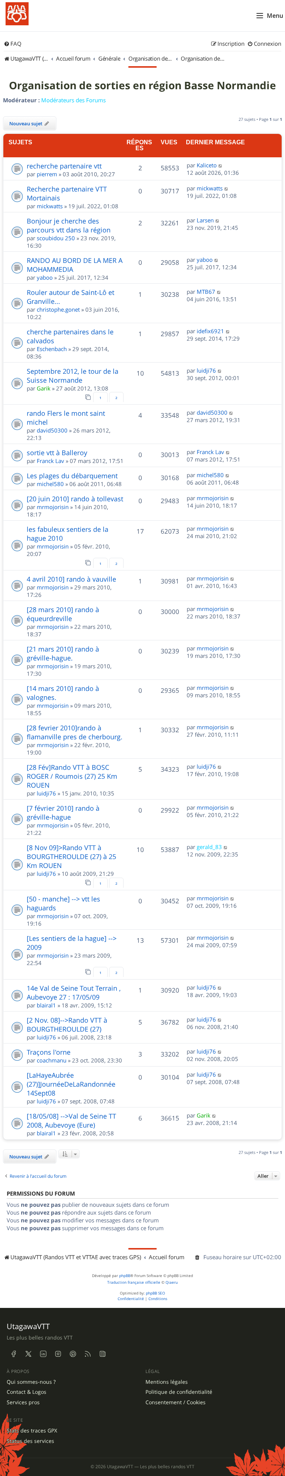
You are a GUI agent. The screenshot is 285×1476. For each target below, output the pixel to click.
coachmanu (51, 1060)
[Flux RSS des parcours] (87, 1354)
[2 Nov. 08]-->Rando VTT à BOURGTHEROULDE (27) (67, 1024)
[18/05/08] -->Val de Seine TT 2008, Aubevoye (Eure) (71, 1120)
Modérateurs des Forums (73, 100)
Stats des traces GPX (32, 1430)
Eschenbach (52, 349)
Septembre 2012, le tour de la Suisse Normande (72, 376)
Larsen (205, 220)
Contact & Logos (26, 1392)
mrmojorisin (53, 507)
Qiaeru (172, 1282)
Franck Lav (50, 460)
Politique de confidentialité (178, 1392)
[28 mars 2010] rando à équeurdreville (63, 614)
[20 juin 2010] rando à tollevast (75, 498)
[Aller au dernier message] (220, 165)
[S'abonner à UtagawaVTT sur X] (28, 1354)
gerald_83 (209, 846)
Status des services (30, 1441)
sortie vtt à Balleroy (57, 452)
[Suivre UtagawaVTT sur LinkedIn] (43, 1354)
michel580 (50, 484)
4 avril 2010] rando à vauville (71, 579)
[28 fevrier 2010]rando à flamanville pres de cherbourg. (74, 732)
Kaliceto (207, 165)
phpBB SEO (155, 1293)
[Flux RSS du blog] (102, 1354)
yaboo (45, 277)
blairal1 (46, 1005)
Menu (275, 16)
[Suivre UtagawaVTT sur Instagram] (58, 1354)
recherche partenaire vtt (64, 165)
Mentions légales (166, 1382)
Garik (43, 388)
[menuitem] (13, 44)
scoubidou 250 (56, 238)
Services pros (23, 1402)
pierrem (47, 174)
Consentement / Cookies (175, 1402)
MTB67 (206, 291)
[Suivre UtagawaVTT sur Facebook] (13, 1354)
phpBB (124, 1275)
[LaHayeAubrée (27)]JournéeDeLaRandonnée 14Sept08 (71, 1084)
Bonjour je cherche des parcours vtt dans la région (69, 225)
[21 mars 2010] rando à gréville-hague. (63, 653)
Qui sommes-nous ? (31, 1382)
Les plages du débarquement (72, 475)
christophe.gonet (58, 309)
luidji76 (206, 370)
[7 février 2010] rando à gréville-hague (63, 812)
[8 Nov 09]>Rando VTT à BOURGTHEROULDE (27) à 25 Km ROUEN (71, 856)
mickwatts (50, 206)
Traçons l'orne (49, 1052)
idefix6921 (210, 331)
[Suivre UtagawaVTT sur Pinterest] (72, 1354)
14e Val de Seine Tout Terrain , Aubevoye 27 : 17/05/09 (74, 992)
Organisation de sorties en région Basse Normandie (142, 85)
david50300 (52, 430)
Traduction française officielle (133, 1282)
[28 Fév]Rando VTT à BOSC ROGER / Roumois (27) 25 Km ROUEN (72, 776)
